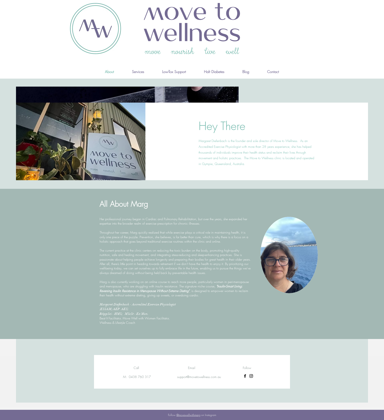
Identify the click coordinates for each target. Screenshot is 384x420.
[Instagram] (251, 376)
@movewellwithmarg (188, 415)
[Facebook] (245, 376)
